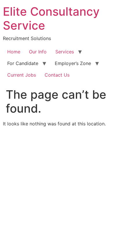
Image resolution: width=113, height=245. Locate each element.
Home (13, 52)
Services (64, 52)
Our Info (38, 52)
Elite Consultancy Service (51, 18)
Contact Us (57, 75)
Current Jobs (21, 75)
